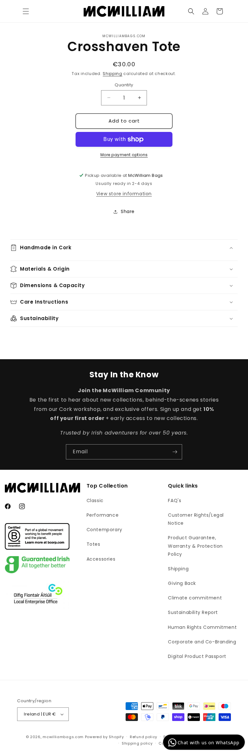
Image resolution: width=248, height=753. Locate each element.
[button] (26, 11)
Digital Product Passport (197, 656)
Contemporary (104, 529)
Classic (95, 500)
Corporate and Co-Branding (202, 642)
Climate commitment (195, 598)
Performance (103, 515)
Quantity (124, 85)
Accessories (101, 559)
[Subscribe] (175, 451)
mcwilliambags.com (63, 736)
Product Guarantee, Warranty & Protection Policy (195, 545)
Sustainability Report (193, 612)
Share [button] (128, 211)
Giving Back (182, 583)
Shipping (112, 73)
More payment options (124, 154)
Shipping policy (137, 743)
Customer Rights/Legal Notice (196, 519)
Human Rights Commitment (202, 627)
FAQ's (174, 500)
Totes (93, 544)
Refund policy (143, 736)
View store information (124, 193)
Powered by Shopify (104, 736)
